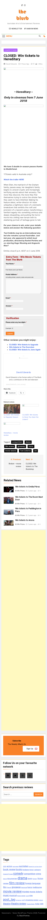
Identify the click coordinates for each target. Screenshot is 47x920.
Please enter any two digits (16, 322)
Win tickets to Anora (24, 520)
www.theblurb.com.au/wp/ (16, 384)
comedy (18, 873)
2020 (4, 866)
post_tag (9, 899)
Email (8, 298)
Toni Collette (25, 451)
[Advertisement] (23, 630)
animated (16, 866)
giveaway (21, 446)
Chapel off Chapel (8, 874)
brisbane (26, 870)
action (9, 866)
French (9, 887)
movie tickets (10, 451)
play (31, 896)
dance (5, 879)
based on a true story (35, 866)
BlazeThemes (24, 916)
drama (28, 442)
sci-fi (23, 900)
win (35, 451)
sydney (41, 900)
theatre (7, 903)
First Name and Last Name (14, 270)
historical (24, 887)
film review (9, 446)
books (19, 869)
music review (21, 896)
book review (9, 869)
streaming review (31, 900)
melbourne (37, 887)
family (30, 879)
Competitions (10, 50)
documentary (12, 879)
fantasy (35, 879)
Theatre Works (30, 904)
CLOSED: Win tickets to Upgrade (23, 344)
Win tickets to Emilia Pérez (27, 487)
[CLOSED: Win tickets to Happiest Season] (12, 409)
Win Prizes (21, 491)
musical (13, 895)
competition (17, 442)
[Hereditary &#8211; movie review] (12, 427)
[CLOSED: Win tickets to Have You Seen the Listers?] (30, 409)
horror (31, 446)
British (31, 870)
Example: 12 (9, 328)
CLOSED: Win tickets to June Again (24, 349)
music (6, 895)
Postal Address (12, 274)
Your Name (10, 264)
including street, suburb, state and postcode (19, 277)
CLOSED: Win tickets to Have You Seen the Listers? (30, 417)
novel (27, 896)
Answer (9, 306)
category (37, 870)
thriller (37, 904)
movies (25, 891)
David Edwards (11, 64)
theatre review (18, 903)
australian (23, 866)
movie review (12, 891)
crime (38, 874)
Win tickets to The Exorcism (21, 347)
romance (18, 900)
